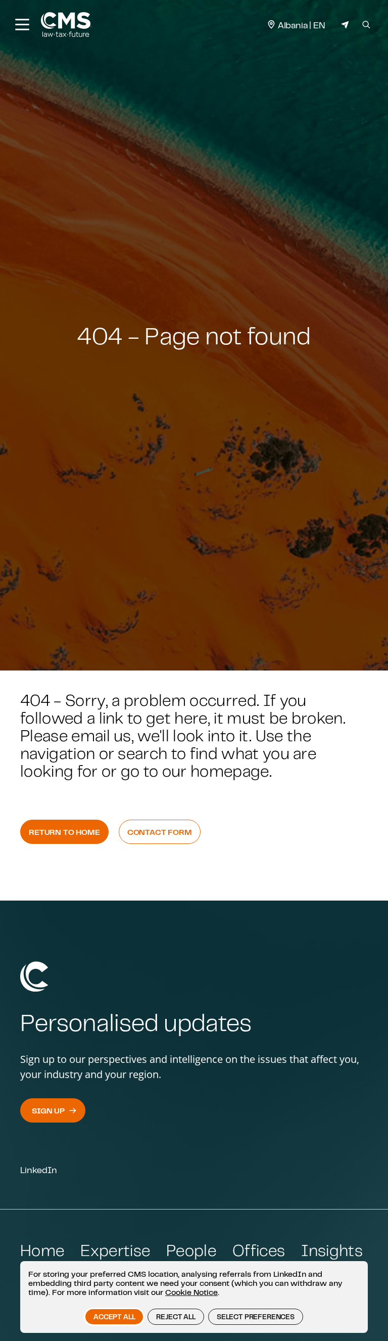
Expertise (115, 1250)
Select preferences (256, 1316)
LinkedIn (38, 1169)
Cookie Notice (191, 1292)
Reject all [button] (175, 1316)
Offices (258, 1250)
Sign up (48, 1110)
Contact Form (159, 832)
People (191, 1250)
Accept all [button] (114, 1316)
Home (42, 1250)
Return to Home (64, 832)
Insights (332, 1250)
